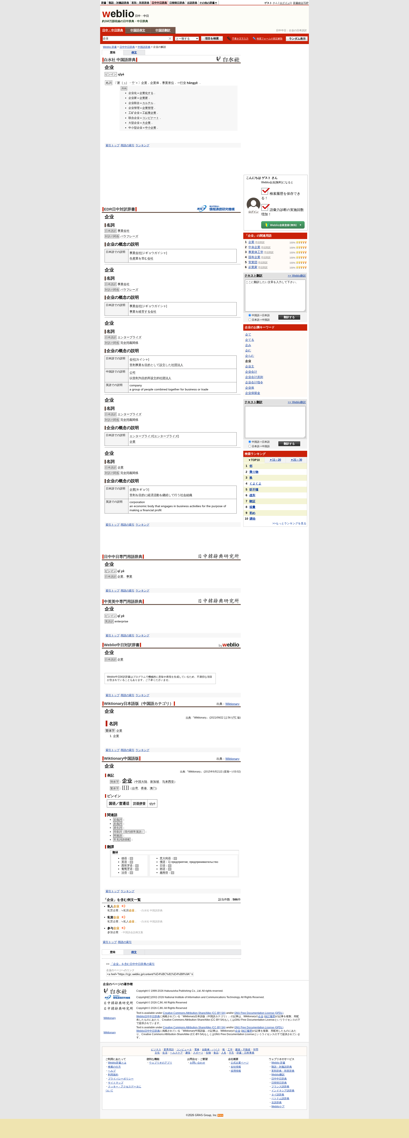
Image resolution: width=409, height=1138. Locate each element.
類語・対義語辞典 (119, 2)
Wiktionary (232, 704)
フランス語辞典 (280, 1086)
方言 (231, 1052)
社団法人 (177, 365)
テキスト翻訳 (253, 275)
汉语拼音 (139, 803)
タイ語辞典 (277, 1094)
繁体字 (110, 730)
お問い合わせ (197, 1062)
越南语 (164, 872)
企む (248, 350)
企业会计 (251, 371)
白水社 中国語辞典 (120, 60)
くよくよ (255, 483)
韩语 (162, 869)
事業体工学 (255, 252)
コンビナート (150, 117)
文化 (157, 1052)
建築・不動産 (243, 1049)
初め (252, 513)
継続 (165, 495)
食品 (216, 1052)
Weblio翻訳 (278, 1074)
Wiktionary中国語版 (121, 758)
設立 (162, 365)
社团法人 (165, 378)
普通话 (124, 803)
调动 (252, 518)
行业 (183, 82)
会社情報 (236, 1066)
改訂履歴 (270, 1016)
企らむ (249, 355)
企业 (260, 1016)
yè (153, 803)
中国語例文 (137, 30)
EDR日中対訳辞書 (119, 209)
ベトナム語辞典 (280, 1098)
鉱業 (148, 112)
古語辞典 (192, 2)
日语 (162, 865)
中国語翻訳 (163, 30)
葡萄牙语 (126, 869)
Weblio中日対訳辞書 (122, 645)
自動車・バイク (211, 1049)
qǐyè (121, 74)
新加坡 (154, 781)
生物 (208, 1052)
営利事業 (135, 365)
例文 (134, 52)
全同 (126, 342)
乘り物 (253, 472)
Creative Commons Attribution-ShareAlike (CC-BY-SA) (194, 1012)
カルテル (147, 103)
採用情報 (236, 1070)
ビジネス (156, 1049)
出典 (188, 717)
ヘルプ (112, 1070)
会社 (150, 258)
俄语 (162, 861)
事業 (165, 82)
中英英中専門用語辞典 (123, 601)
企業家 (144, 98)
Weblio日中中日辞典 (148, 1016)
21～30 (296, 459)
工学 (230, 1049)
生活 (164, 1052)
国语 (112, 803)
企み (248, 345)
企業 (144, 82)
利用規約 (113, 1074)
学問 (255, 1049)
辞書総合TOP (300, 2)
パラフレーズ (129, 236)
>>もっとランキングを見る (289, 523)
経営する (144, 311)
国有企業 (254, 257)
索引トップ (113, 145)
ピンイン (110, 571)
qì (150, 803)
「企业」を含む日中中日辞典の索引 (132, 964)
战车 (252, 495)
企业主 (249, 366)
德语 (124, 858)
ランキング (142, 145)
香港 (144, 788)
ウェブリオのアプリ (160, 1062)
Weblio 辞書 (110, 47)
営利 (132, 495)
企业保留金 (252, 393)
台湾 (135, 788)
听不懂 (253, 489)
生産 (132, 258)
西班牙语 (126, 865)
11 (225, 717)
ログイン (285, 2)
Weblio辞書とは (117, 1062)
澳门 (153, 788)
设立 (153, 378)
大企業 (146, 122)
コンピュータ (184, 1049)
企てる (249, 339)
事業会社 (124, 230)
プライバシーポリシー (121, 1078)
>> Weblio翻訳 (297, 275)
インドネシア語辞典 (282, 1090)
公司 (132, 372)
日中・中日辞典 (112, 30)
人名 (223, 1052)
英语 (124, 861)
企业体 (249, 387)
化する (149, 93)
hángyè (192, 82)
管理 (150, 108)
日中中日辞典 (159, 2)
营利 (135, 378)
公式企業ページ (240, 1062)
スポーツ (198, 1052)
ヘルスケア (176, 1052)
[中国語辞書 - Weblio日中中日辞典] (118, 16)
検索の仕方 (114, 1066)
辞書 (103, 2)
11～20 (275, 459)
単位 (171, 82)
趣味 (187, 1052)
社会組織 (186, 495)
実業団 (252, 262)
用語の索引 (127, 145)
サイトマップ (115, 1082)
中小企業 (150, 127)
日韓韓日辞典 (177, 2)
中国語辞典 (144, 47)
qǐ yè (120, 571)
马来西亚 (168, 781)
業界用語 (169, 1049)
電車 (196, 1049)
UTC (234, 717)
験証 (252, 501)
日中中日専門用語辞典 (123, 557)
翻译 (115, 852)
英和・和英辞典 (140, 2)
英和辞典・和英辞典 (282, 1070)
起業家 (252, 267)
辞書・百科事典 (245, 1052)
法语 (124, 872)
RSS (220, 1115)
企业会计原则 (254, 377)
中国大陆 (141, 781)
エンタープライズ (129, 337)
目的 (147, 365)
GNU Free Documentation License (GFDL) (258, 1012)
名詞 (113, 723)
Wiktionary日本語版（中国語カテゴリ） (138, 703)
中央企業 (254, 247)
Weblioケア (278, 1106)
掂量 (252, 507)
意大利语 (165, 858)
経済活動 (153, 495)
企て (248, 334)
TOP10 (254, 460)
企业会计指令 (254, 382)
